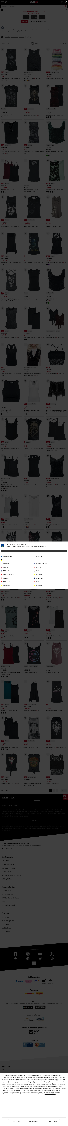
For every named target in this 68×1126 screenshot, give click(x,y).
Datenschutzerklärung (50, 1094)
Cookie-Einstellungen (54, 1092)
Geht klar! (16, 1121)
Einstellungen (52, 1121)
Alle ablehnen (34, 1121)
